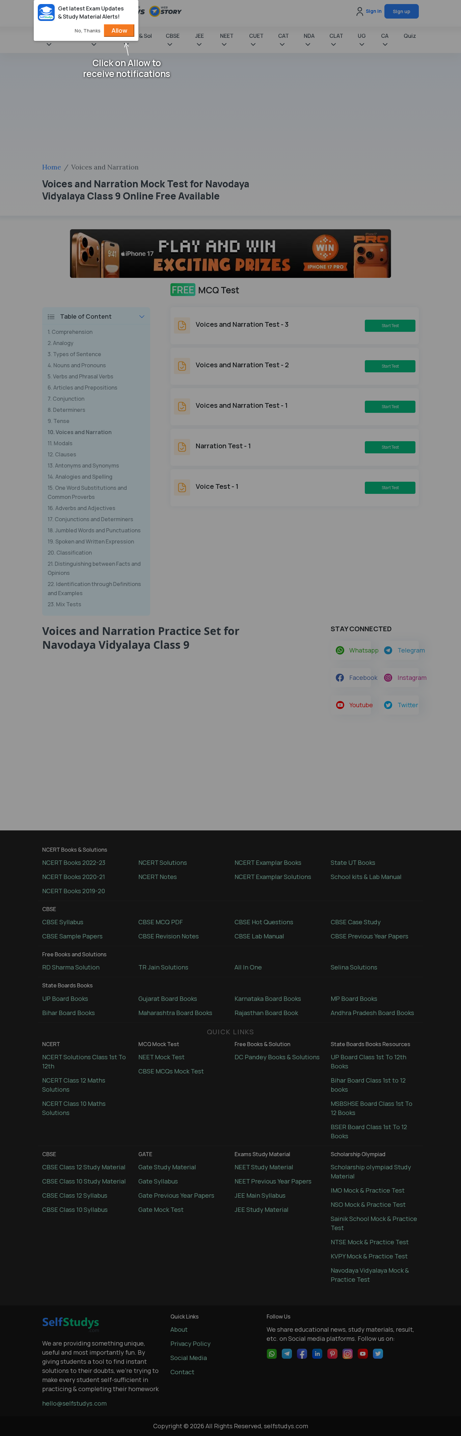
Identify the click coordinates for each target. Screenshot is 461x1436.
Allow (119, 30)
